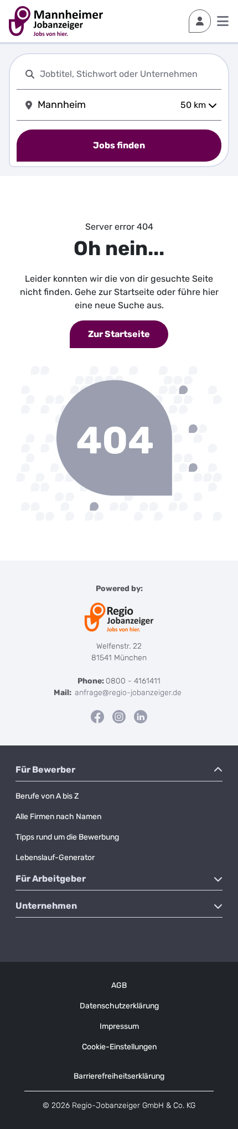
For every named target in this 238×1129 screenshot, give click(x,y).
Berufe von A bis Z (47, 796)
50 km (193, 105)
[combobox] (128, 73)
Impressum (119, 1026)
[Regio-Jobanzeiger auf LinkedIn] (140, 716)
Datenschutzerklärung (119, 1006)
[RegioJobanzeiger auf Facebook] (97, 716)
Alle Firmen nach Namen (58, 816)
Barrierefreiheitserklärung (119, 1076)
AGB (119, 985)
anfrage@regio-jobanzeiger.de (128, 692)
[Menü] (222, 21)
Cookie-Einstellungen (119, 1047)
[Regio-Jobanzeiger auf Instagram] (119, 716)
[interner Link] (56, 21)
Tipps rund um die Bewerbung (67, 837)
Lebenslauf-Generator (55, 857)
